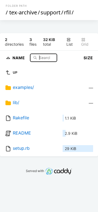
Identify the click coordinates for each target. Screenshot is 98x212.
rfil (67, 12)
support (50, 12)
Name (19, 57)
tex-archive (23, 12)
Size (88, 57)
